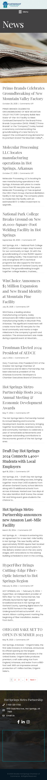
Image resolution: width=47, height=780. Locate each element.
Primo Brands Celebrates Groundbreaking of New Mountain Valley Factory (23, 93)
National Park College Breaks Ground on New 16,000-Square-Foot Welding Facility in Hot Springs (22, 224)
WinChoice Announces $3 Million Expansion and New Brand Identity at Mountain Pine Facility (22, 291)
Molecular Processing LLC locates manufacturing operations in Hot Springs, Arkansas (20, 158)
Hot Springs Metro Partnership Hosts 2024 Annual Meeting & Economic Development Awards (22, 397)
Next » (33, 679)
